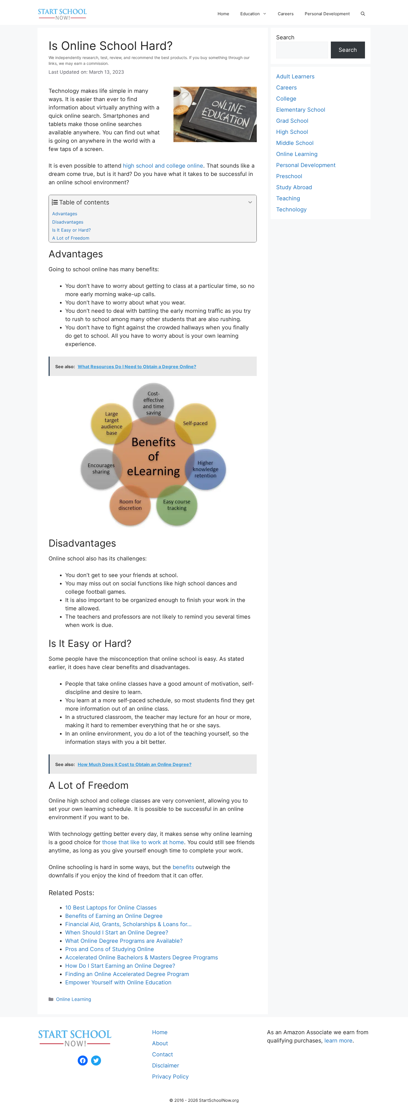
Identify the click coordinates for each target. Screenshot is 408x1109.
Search (285, 37)
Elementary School (300, 109)
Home (223, 13)
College (286, 98)
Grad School (292, 120)
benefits (183, 867)
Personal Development (327, 13)
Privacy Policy (170, 1076)
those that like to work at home (143, 842)
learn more (338, 1040)
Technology (291, 209)
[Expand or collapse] (250, 202)
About (160, 1043)
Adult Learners (295, 76)
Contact (162, 1054)
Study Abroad (294, 187)
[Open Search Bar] (363, 14)
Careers (286, 13)
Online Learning (73, 999)
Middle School (295, 143)
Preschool (289, 176)
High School (292, 132)
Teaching (288, 198)
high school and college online (163, 165)
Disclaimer (165, 1065)
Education (250, 13)
